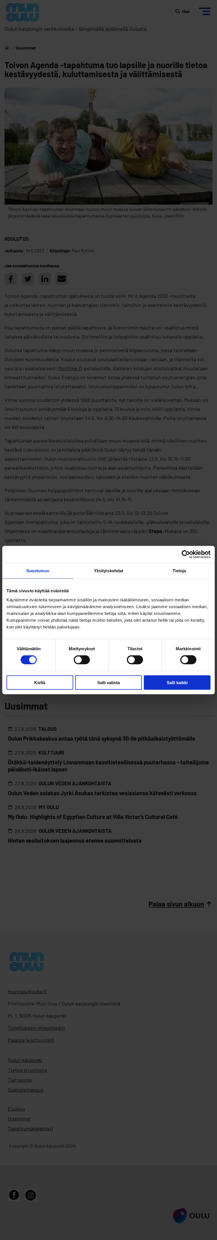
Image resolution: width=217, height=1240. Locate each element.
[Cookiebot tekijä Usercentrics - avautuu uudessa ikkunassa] (186, 554)
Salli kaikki (177, 682)
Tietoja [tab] (179, 570)
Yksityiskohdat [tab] (108, 570)
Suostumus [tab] (37, 570)
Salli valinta (108, 682)
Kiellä (39, 682)
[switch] (82, 659)
